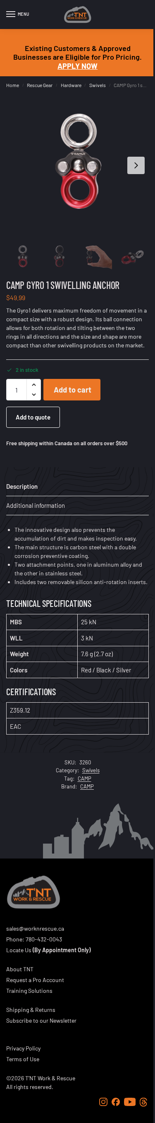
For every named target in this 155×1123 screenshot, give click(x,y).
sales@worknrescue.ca (35, 928)
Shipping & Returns (30, 1009)
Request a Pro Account (35, 979)
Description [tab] (22, 486)
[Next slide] (136, 165)
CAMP (84, 778)
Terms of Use (22, 1058)
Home (12, 85)
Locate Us (18, 949)
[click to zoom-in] (77, 165)
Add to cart (72, 389)
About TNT (19, 969)
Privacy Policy (23, 1048)
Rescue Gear (39, 85)
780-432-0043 (44, 939)
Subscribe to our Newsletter (41, 1020)
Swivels (97, 85)
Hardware (71, 85)
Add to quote (33, 417)
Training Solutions (29, 990)
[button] (34, 384)
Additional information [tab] (35, 505)
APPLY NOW (77, 65)
